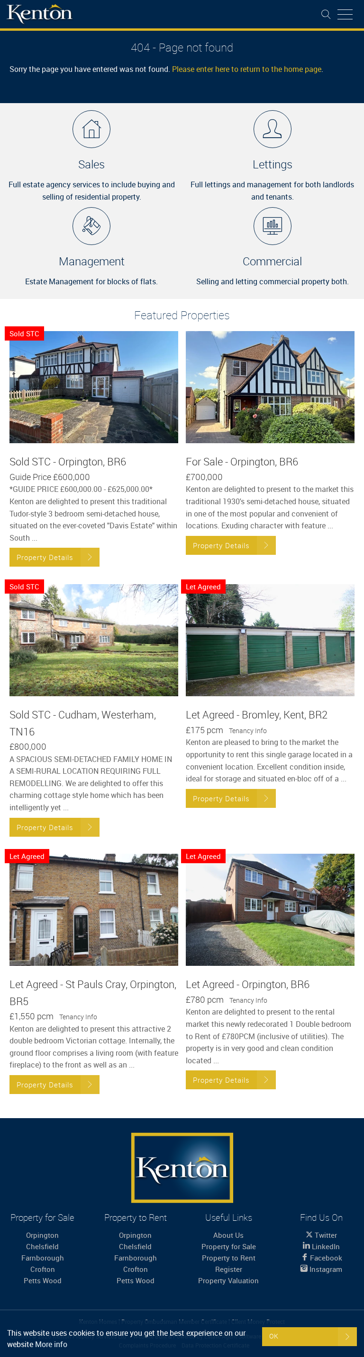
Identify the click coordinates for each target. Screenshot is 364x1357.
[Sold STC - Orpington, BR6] (93, 387)
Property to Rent (228, 1257)
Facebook (325, 1257)
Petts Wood (43, 1280)
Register (228, 1269)
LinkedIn (325, 1246)
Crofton (42, 1269)
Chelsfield (42, 1246)
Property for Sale (228, 1246)
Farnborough (42, 1257)
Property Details (45, 557)
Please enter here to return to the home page (246, 69)
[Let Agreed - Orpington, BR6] (270, 910)
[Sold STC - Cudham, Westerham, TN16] (93, 640)
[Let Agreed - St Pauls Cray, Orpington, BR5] (93, 910)
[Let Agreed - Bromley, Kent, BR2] (270, 640)
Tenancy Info (248, 730)
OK (274, 1335)
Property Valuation (228, 1280)
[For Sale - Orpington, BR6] (270, 387)
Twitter (325, 1235)
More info (51, 1344)
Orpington (42, 1235)
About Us (228, 1235)
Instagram (325, 1269)
